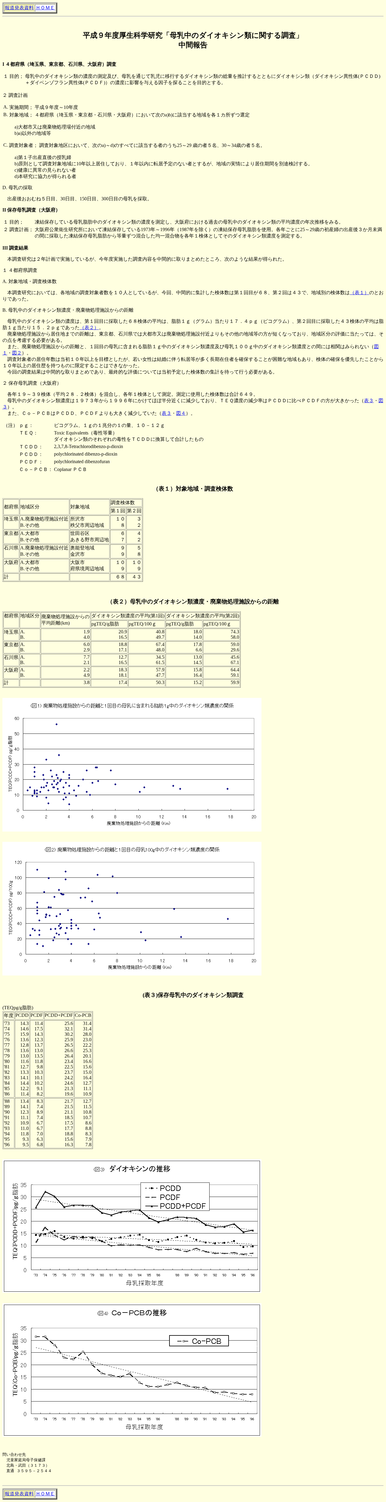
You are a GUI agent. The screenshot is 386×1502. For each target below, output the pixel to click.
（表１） (359, 292)
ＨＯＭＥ (45, 7)
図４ (181, 413)
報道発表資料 (19, 7)
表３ (369, 400)
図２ (17, 352)
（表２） (89, 327)
